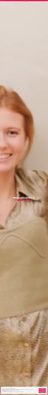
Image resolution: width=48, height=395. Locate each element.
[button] (47, 1)
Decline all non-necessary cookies (42, 390)
